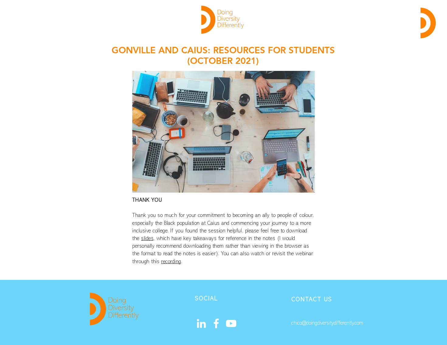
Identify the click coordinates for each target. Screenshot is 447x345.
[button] (428, 23)
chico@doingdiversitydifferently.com (327, 323)
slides (147, 238)
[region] (428, 23)
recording (171, 262)
